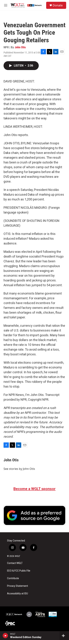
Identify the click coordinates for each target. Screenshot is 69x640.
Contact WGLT (15, 563)
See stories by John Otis (19, 469)
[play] (5, 635)
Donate (58, 5)
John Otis (20, 47)
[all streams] (64, 635)
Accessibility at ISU (17, 593)
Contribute (13, 578)
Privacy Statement (17, 586)
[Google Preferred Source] (34, 515)
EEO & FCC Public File (18, 570)
